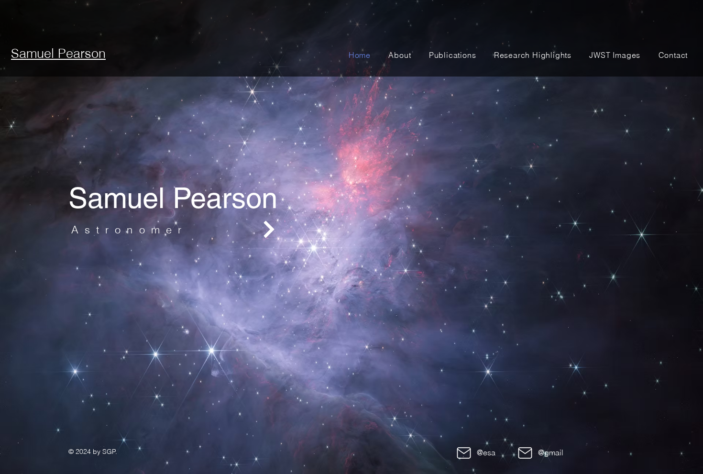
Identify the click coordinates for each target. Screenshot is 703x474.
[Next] (269, 229)
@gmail (550, 452)
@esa (486, 452)
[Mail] (463, 453)
